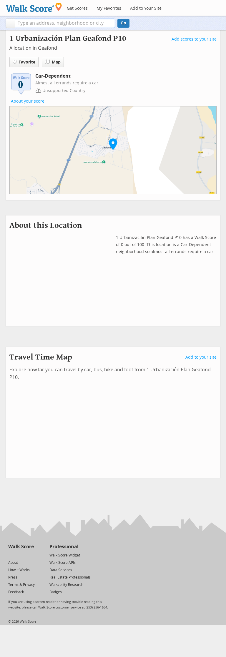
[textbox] (65, 23)
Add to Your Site (146, 8)
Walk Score (21, 546)
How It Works (19, 570)
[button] (10, 23)
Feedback (16, 592)
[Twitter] (11, 554)
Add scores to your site (194, 39)
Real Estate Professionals (70, 577)
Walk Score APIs (62, 563)
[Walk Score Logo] (34, 7)
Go (123, 23)
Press (12, 577)
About (13, 563)
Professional (64, 546)
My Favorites (109, 8)
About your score (27, 101)
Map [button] (56, 62)
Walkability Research (66, 585)
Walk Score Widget (64, 555)
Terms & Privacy (21, 585)
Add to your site (201, 357)
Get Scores (77, 8)
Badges (55, 592)
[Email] (29, 554)
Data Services (60, 570)
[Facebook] (20, 554)
